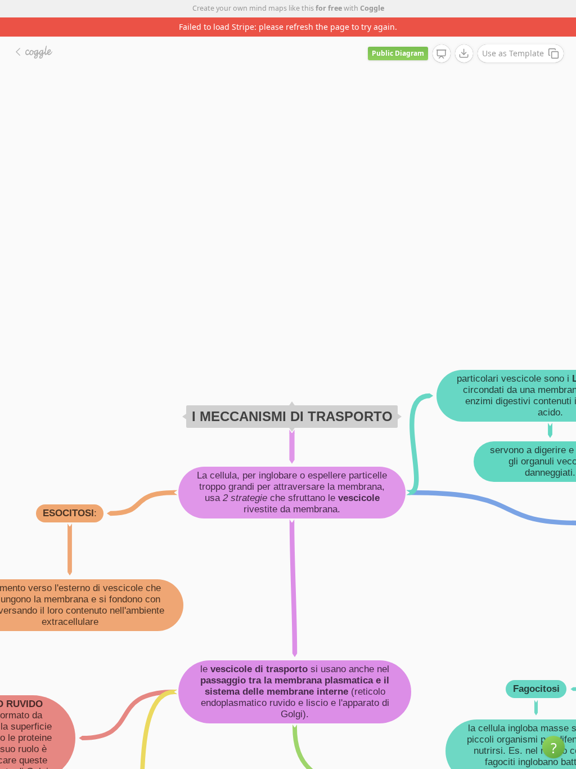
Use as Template (513, 53)
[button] (553, 747)
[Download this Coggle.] (464, 53)
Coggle (372, 8)
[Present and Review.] (442, 54)
